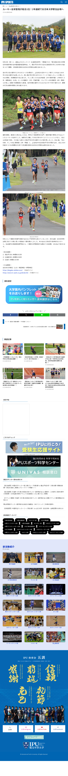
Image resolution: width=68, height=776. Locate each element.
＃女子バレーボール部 (42, 529)
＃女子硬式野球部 (29, 526)
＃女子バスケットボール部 (24, 529)
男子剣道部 (12, 564)
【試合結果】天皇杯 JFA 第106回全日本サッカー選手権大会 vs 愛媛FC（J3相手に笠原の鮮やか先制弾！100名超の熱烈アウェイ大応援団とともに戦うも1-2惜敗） (33, 493)
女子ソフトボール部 (34, 596)
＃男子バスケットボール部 (12, 526)
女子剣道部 (34, 564)
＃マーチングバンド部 (45, 526)
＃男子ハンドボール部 (11, 532)
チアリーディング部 (56, 596)
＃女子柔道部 (45, 520)
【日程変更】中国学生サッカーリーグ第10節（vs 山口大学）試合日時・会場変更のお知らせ (33, 508)
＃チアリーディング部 (56, 532)
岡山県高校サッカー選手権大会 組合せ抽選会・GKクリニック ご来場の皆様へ (28, 504)
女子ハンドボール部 (56, 627)
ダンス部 (55, 612)
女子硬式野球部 (12, 580)
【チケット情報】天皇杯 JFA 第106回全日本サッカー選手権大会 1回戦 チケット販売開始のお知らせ (33, 499)
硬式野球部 (56, 564)
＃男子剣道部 (25, 523)
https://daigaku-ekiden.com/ (13, 270)
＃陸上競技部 (20, 520)
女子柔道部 (56, 580)
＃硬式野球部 (8, 520)
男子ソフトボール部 (12, 596)
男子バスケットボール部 (12, 612)
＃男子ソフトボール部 (11, 523)
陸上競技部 (56, 643)
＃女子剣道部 (8, 529)
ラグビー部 (34, 643)
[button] (62, 2)
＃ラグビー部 (38, 523)
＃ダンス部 (25, 532)
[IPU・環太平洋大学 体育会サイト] (7, 2)
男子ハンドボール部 (34, 627)
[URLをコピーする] (57, 314)
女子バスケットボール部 (34, 612)
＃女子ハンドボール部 (39, 532)
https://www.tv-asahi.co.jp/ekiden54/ (15, 273)
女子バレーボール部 (12, 627)
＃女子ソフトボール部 (52, 523)
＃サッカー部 (32, 520)
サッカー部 (34, 580)
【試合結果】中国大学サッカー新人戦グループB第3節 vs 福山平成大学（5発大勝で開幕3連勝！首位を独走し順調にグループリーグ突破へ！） (33, 486)
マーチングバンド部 (12, 643)
